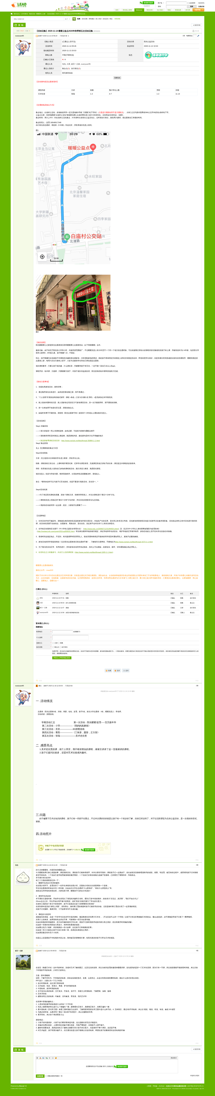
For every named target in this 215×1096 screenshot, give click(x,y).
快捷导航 (198, 10)
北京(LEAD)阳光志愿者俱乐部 (176, 1086)
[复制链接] (96, 31)
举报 (196, 681)
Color (40, 1058)
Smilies (56, 1058)
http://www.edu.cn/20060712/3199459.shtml (101, 529)
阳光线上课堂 (127, 10)
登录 (51, 850)
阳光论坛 (139, 10)
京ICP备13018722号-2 (195, 1086)
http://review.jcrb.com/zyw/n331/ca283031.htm (56, 531)
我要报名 (117, 78)
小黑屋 (149, 1086)
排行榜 (188, 10)
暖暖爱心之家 (40, 14)
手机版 (155, 1086)
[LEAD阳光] (19, 7)
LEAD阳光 (24, 14)
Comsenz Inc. (23, 1088)
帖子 (66, 19)
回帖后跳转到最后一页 (55, 1076)
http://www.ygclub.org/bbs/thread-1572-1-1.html (134, 542)
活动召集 (85, 19)
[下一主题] (198, 31)
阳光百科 (150, 10)
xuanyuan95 (19, 36)
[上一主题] (196, 31)
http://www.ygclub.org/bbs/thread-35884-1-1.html (80, 441)
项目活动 (32, 14)
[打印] (193, 31)
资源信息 (178, 10)
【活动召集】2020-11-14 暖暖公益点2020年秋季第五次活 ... (67, 14)
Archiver (161, 1086)
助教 (61, 643)
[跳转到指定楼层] (198, 36)
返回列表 (197, 25)
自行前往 (65, 647)
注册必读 (201, 6)
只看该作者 (63, 36)
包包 (64, 64)
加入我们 (160, 10)
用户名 (160, 3)
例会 (110, 19)
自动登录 (192, 3)
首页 (116, 10)
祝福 (169, 10)
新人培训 (99, 19)
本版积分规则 (194, 1075)
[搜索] (73, 19)
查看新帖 (117, 19)
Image (43, 1058)
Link (46, 1058)
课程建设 (92, 19)
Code (53, 1058)
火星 (68, 64)
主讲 (55, 643)
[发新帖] (19, 25)
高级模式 (174, 1058)
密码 (159, 6)
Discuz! (22, 1086)
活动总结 (105, 19)
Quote (49, 1058)
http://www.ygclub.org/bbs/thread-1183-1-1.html (93, 552)
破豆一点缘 (75, 64)
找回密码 (201, 3)
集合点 (56, 647)
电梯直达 (189, 36)
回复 (40, 681)
